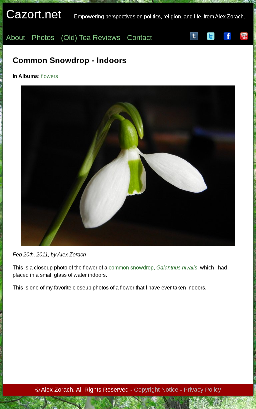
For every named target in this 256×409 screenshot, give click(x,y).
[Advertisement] (128, 339)
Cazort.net (33, 14)
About (15, 37)
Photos (43, 37)
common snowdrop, (153, 267)
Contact (139, 37)
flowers (49, 76)
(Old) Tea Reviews (90, 37)
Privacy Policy (202, 389)
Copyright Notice (156, 389)
